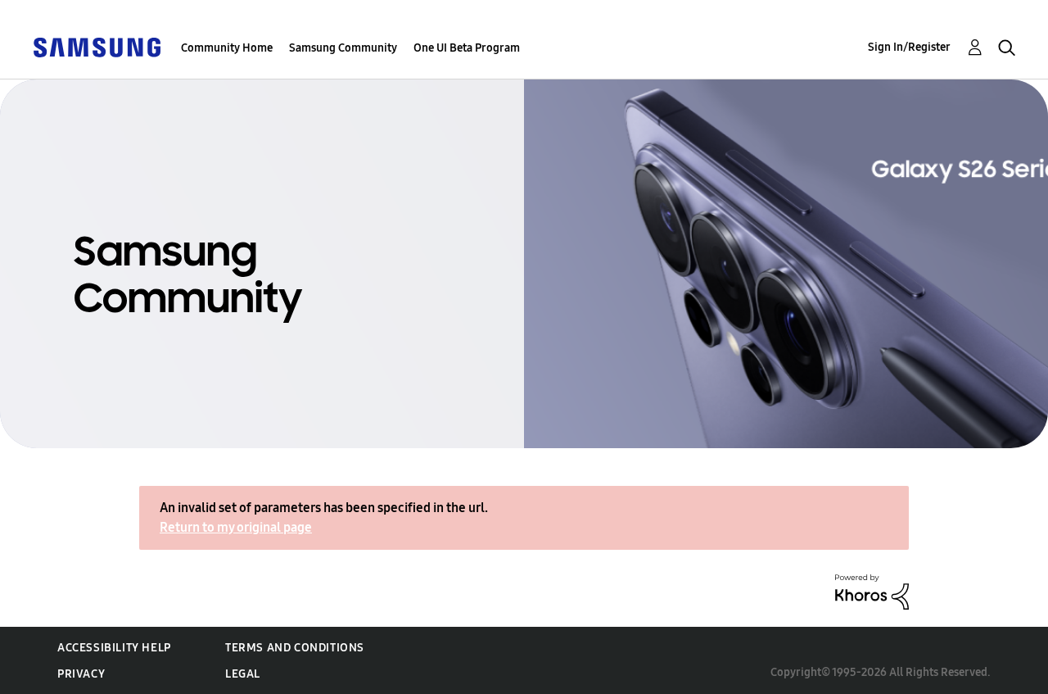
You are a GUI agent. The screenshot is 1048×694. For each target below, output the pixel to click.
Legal (242, 674)
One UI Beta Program (466, 48)
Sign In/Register (909, 47)
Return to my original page (236, 527)
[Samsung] (96, 46)
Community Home (227, 48)
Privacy (81, 674)
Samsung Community (343, 48)
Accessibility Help (114, 648)
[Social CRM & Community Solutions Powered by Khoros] (872, 591)
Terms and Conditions (294, 648)
